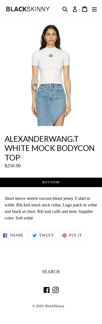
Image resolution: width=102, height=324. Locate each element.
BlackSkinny (54, 306)
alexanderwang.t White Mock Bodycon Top (50, 148)
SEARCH (51, 271)
